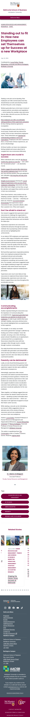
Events (5, 619)
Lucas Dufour (10, 417)
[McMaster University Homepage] (15, 4)
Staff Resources (8, 623)
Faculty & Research (9, 633)
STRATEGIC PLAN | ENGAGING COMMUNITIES (13, 555)
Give (4, 627)
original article (16, 435)
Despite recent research (8, 181)
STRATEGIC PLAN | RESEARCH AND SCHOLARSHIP (13, 561)
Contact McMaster (15, 709)
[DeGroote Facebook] (14, 607)
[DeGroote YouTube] (18, 607)
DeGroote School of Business (15, 10)
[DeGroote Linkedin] (10, 607)
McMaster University (15, 428)
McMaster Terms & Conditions (15, 712)
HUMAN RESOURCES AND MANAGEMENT (14, 24)
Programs (6, 615)
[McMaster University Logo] (15, 702)
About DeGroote (8, 617)
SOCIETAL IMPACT (13, 550)
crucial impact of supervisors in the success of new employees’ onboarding (14, 183)
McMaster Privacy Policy (15, 715)
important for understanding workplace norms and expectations (13, 137)
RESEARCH (4, 26)
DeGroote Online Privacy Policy (15, 693)
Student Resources (9, 621)
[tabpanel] (15, 464)
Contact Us (6, 631)
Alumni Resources (8, 625)
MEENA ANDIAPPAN (10, 507)
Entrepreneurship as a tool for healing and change (14, 572)
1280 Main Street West (10, 643)
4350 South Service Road (11, 659)
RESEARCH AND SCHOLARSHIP (13, 516)
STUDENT (11, 565)
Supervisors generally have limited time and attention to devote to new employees (14, 317)
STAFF (11, 26)
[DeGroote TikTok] (22, 607)
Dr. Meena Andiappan (15, 474)
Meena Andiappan (15, 424)
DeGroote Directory (9, 629)
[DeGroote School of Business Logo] (11, 601)
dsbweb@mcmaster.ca (14, 687)
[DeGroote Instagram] (5, 607)
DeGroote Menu (15, 17)
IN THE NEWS (8, 502)
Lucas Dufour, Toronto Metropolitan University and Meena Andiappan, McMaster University (15, 64)
